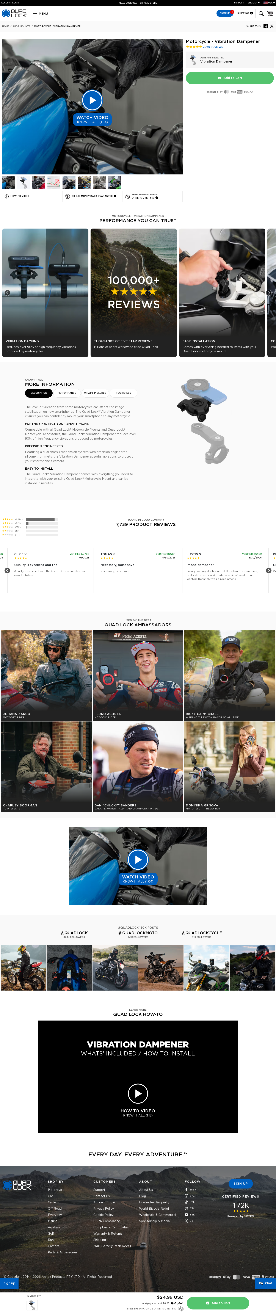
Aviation (54, 1227)
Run (51, 1240)
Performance (67, 393)
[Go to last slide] (7, 293)
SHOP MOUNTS (21, 26)
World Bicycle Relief (154, 1208)
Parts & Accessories (62, 1252)
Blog (142, 1196)
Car (50, 1196)
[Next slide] (269, 293)
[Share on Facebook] (265, 26)
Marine (53, 1221)
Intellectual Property (154, 1202)
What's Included (95, 393)
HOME (5, 26)
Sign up (9, 1283)
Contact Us (101, 1196)
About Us (146, 1190)
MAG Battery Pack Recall (112, 1246)
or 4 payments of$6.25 (155, 1303)
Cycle (52, 1202)
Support (239, 3)
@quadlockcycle (202, 933)
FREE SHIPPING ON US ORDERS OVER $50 (136, 3)
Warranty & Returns (107, 1233)
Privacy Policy (103, 1208)
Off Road (55, 1208)
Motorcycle (56, 1190)
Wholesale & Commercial (157, 1215)
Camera (53, 1246)
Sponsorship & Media (154, 1221)
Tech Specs (123, 393)
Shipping (243, 13)
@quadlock (74, 933)
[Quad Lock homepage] (14, 16)
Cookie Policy (103, 1215)
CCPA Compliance (106, 1221)
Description (39, 393)
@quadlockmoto (138, 933)
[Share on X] (272, 26)
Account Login (104, 1202)
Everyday (55, 1215)
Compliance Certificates (111, 1227)
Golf (51, 1233)
